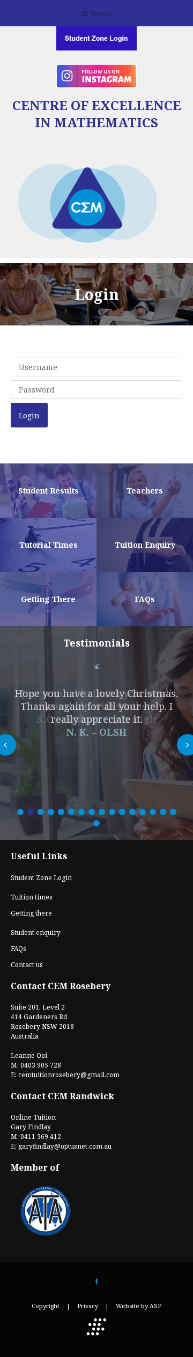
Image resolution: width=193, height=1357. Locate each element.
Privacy (87, 1306)
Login (29, 415)
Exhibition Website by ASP (96, 1327)
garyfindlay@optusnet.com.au (65, 1146)
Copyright (46, 1306)
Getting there (31, 913)
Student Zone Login (41, 877)
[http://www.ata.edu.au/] (45, 1235)
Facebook (96, 1282)
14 (153, 812)
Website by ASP (138, 1306)
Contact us (27, 964)
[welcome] (96, 253)
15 (163, 812)
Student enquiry (36, 932)
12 (132, 812)
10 (112, 812)
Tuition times (32, 897)
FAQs (18, 948)
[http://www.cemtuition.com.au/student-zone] (96, 46)
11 (122, 812)
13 (142, 812)
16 (173, 812)
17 (96, 823)
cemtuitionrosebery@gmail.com (69, 1074)
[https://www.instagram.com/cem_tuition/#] (96, 84)
